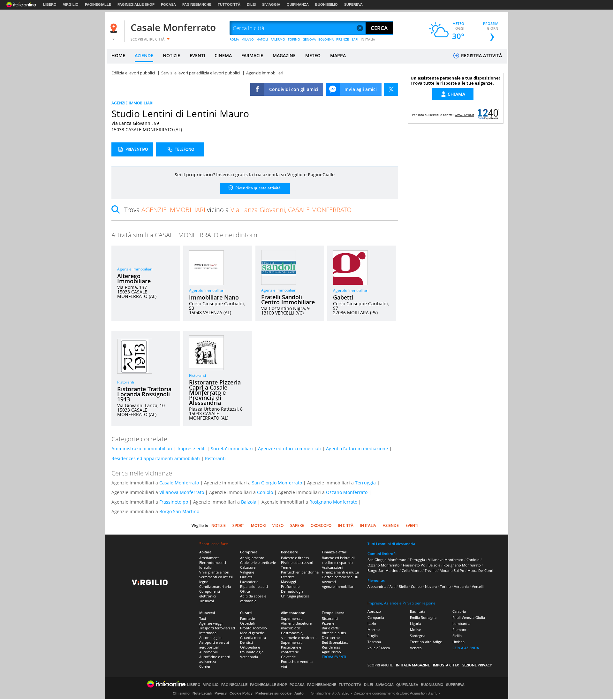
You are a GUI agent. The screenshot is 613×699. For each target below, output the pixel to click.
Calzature (247, 567)
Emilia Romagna (423, 617)
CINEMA (223, 55)
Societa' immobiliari (232, 448)
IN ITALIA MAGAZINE (413, 665)
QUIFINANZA (298, 4)
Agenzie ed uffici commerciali (289, 448)
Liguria (415, 623)
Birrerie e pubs (334, 632)
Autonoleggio (210, 637)
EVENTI (197, 55)
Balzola (248, 502)
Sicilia (457, 635)
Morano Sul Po (452, 570)
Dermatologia (292, 591)
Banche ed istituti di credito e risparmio (338, 560)
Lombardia (461, 623)
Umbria (458, 641)
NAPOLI (262, 39)
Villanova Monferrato (181, 492)
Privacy (221, 693)
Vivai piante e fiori (214, 572)
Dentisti (246, 642)
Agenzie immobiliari (135, 269)
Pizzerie (328, 623)
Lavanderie (249, 581)
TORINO (294, 39)
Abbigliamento (252, 557)
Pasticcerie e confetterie (291, 649)
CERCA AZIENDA (465, 647)
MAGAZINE (284, 55)
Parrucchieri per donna (300, 572)
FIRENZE (342, 39)
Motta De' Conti (480, 570)
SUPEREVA (353, 4)
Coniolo (265, 492)
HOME (118, 55)
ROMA (234, 39)
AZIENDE (144, 55)
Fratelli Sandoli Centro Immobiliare (288, 299)
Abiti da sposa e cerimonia (253, 598)
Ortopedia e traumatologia (251, 649)
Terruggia (365, 483)
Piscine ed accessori (297, 562)
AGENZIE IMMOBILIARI (132, 103)
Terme (286, 567)
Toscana (374, 641)
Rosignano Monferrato (333, 502)
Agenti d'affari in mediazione (357, 448)
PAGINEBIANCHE (196, 4)
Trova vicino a (238, 209)
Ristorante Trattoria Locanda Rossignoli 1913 (144, 394)
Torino (445, 586)
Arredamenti (209, 557)
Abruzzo (374, 611)
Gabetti (343, 297)
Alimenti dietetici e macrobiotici (296, 625)
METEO (313, 55)
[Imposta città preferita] (114, 28)
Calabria (459, 611)
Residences (331, 647)
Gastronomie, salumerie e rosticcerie (299, 635)
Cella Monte (411, 570)
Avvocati (329, 581)
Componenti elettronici (209, 593)
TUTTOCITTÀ (229, 4)
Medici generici (252, 632)
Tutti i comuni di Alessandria (391, 543)
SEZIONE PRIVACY (477, 665)
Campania (375, 617)
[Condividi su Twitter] (391, 89)
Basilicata (417, 611)
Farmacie (247, 618)
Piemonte (460, 629)
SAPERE (297, 525)
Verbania (461, 586)
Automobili (208, 652)
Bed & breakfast (335, 642)
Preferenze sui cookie (273, 693)
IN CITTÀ (345, 525)
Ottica (245, 591)
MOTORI (258, 525)
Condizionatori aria (215, 586)
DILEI (251, 4)
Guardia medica (253, 637)
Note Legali (202, 693)
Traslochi (206, 600)
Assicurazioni (332, 567)
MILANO (247, 39)
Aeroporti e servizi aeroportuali (214, 645)
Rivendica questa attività (257, 188)
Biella (403, 586)
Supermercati (292, 618)
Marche (373, 629)
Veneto (416, 647)
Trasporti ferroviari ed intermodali (217, 630)
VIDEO (278, 525)
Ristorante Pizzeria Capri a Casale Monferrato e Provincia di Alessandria (215, 392)
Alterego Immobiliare (134, 278)
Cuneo (416, 586)
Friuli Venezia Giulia (468, 617)
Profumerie (290, 586)
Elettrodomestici (212, 562)
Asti (393, 586)
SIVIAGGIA (271, 4)
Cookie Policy (241, 693)
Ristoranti (125, 382)
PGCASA (168, 4)
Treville (430, 570)
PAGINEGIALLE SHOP (136, 4)
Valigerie (247, 572)
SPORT (238, 525)
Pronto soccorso (253, 628)
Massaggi (288, 581)
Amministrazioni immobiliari (141, 448)
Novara (431, 586)
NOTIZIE (171, 55)
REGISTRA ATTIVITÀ (481, 55)
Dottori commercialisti (340, 576)
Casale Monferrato (173, 27)
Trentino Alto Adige (426, 641)
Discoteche (331, 637)
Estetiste (288, 576)
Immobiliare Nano (214, 297)
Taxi (202, 618)
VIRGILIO (71, 4)
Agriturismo (331, 652)
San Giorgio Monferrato (277, 483)
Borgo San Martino (179, 511)
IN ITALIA (368, 39)
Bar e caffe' (330, 628)
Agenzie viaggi (211, 623)
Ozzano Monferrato (346, 492)
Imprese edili (192, 448)
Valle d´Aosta (378, 647)
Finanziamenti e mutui (340, 572)
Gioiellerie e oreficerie (258, 562)
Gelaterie (288, 656)
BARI (355, 39)
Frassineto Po (414, 565)
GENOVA (309, 39)
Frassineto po (173, 502)
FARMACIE (252, 55)
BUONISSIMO (326, 4)
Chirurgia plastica (295, 596)
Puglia (372, 635)
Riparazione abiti (254, 586)
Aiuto (299, 693)
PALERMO (277, 39)
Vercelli (478, 586)
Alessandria (376, 586)
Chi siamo (181, 693)
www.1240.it (464, 114)
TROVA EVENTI (334, 656)
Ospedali (247, 623)
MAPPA (338, 55)
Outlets (246, 576)
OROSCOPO (321, 525)
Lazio (371, 623)
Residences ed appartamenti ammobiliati (155, 458)
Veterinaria (249, 656)
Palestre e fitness (295, 557)
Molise (415, 629)
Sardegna (417, 635)
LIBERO (50, 4)
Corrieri (205, 666)
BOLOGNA (326, 39)
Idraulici (205, 567)
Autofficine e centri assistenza (214, 659)
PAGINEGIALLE (98, 4)
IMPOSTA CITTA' (446, 665)
